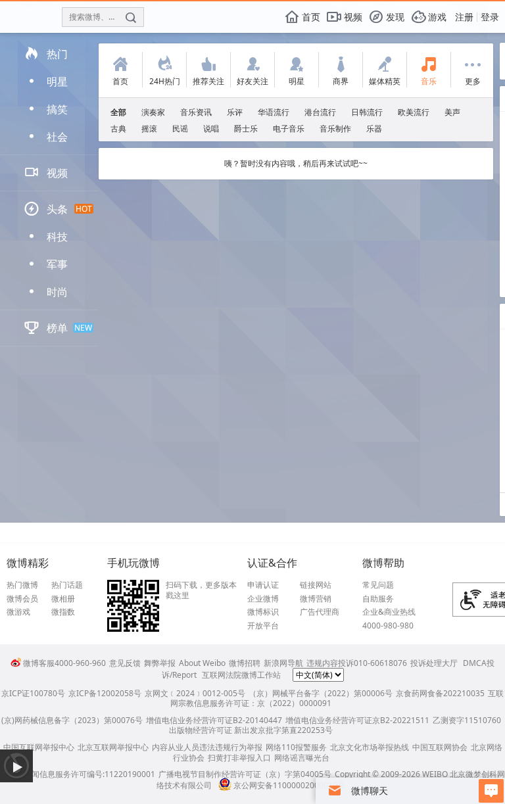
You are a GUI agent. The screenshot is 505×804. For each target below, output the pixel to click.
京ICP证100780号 (33, 693)
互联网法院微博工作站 (241, 674)
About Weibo (202, 663)
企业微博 (263, 599)
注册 (464, 17)
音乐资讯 (196, 112)
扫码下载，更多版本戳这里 (201, 590)
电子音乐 (288, 128)
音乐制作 (335, 128)
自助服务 (378, 599)
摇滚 (149, 128)
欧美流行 (413, 112)
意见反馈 (125, 663)
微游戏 (18, 612)
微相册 (63, 599)
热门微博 (22, 585)
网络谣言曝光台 (301, 757)
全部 (118, 112)
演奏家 (153, 112)
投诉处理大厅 (434, 663)
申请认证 (263, 585)
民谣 (180, 128)
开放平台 (263, 626)
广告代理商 (319, 612)
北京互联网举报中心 (113, 747)
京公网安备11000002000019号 (289, 785)
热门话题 (67, 585)
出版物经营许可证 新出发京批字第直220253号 (251, 730)
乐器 (374, 128)
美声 (452, 112)
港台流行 (320, 112)
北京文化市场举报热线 (369, 747)
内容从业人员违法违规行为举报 (207, 747)
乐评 (235, 112)
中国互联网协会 (440, 747)
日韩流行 (367, 112)
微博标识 (263, 612)
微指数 (63, 612)
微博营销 (315, 599)
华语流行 (273, 112)
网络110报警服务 (296, 747)
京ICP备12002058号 (104, 693)
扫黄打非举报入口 (239, 757)
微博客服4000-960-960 (64, 663)
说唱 (211, 128)
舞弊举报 (160, 663)
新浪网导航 (283, 663)
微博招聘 (244, 663)
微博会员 (22, 599)
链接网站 (315, 585)
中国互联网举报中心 (38, 747)
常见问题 (378, 585)
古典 (118, 128)
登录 (490, 17)
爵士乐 (246, 128)
